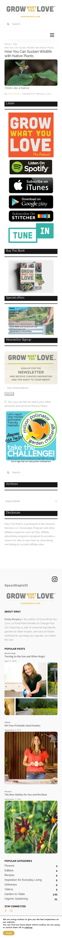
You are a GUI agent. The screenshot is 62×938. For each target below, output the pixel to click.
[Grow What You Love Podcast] (31, 113)
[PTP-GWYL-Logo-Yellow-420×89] (31, 7)
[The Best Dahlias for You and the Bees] (31, 801)
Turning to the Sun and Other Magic (25, 656)
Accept (9, 933)
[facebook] (6, 910)
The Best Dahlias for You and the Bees (26, 795)
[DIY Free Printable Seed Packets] (31, 732)
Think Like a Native (17, 88)
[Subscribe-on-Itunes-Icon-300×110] (31, 178)
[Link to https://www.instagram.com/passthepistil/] (54, 579)
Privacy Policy (39, 406)
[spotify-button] (31, 159)
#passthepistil (16, 585)
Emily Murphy (14, 94)
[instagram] (11, 910)
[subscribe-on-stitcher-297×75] (31, 211)
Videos (7, 722)
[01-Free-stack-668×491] (31, 261)
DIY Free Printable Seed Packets (22, 726)
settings (28, 927)
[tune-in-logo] (31, 224)
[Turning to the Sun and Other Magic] (31, 663)
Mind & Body (10, 653)
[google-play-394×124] (31, 196)
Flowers (8, 791)
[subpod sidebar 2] (31, 308)
